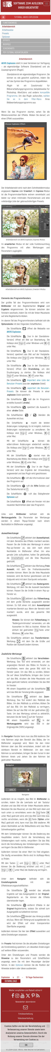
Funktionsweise (10, 22)
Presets (5, 33)
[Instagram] (17, 995)
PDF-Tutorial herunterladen (15, 52)
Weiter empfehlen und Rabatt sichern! (25, 990)
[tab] (25, 23)
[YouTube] (22, 995)
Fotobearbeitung (25, 1013)
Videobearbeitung (25, 1018)
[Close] (48, 1026)
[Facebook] (12, 995)
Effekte (6, 40)
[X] (28, 995)
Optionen (6, 36)
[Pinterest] (33, 995)
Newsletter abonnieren (25, 1001)
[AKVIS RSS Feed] (38, 995)
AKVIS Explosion (8, 63)
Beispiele (7, 44)
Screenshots (8, 48)
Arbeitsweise (7, 30)
